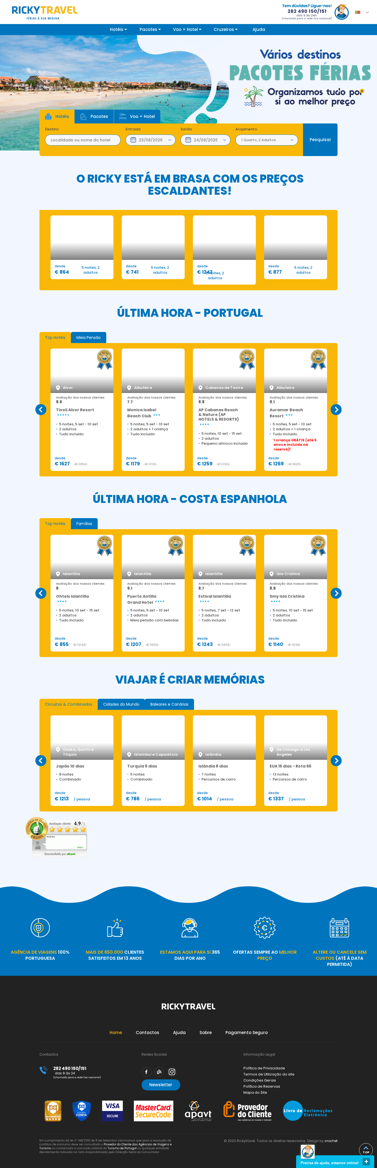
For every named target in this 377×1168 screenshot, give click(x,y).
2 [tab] (346, 91)
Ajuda (259, 29)
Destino (52, 129)
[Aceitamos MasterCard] (153, 1103)
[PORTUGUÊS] (359, 11)
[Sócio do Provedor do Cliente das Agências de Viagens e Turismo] (247, 1103)
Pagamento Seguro (246, 1032)
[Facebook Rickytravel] (147, 1072)
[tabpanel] (188, 93)
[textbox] (83, 140)
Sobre (206, 1032)
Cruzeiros (224, 29)
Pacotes (149, 29)
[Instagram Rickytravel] (172, 1072)
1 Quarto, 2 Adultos (258, 140)
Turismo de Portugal (122, 1148)
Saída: (186, 129)
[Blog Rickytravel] (159, 1072)
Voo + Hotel (186, 29)
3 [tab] (354, 91)
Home (116, 1032)
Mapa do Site (255, 1092)
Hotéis (117, 29)
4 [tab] (362, 91)
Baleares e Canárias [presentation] (169, 704)
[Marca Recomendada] (53, 1103)
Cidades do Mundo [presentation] (121, 704)
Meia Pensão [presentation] (88, 337)
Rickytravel (188, 1009)
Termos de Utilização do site (268, 1074)
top (366, 1152)
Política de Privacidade (264, 1068)
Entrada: (133, 129)
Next (336, 409)
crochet (331, 1140)
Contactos (147, 1032)
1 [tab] (339, 91)
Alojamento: (246, 129)
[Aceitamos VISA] (112, 1103)
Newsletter (160, 1085)
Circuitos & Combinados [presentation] (68, 704)
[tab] (55, 337)
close (366, 1161)
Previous (40, 409)
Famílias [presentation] (84, 523)
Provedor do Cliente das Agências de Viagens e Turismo (105, 1146)
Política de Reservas (261, 1086)
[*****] (56, 856)
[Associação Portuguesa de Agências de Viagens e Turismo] (198, 1103)
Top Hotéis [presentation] (55, 337)
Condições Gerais (259, 1080)
